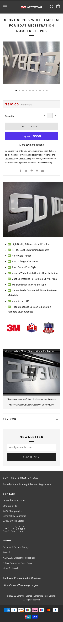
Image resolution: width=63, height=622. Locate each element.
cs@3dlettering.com (14, 500)
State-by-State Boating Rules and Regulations (27, 484)
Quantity (9, 116)
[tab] (16, 90)
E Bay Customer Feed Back (17, 563)
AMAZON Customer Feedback (19, 557)
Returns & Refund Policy (16, 547)
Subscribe (30, 457)
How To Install (11, 568)
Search (6, 552)
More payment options (31, 144)
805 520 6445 (10, 505)
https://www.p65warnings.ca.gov (20, 585)
